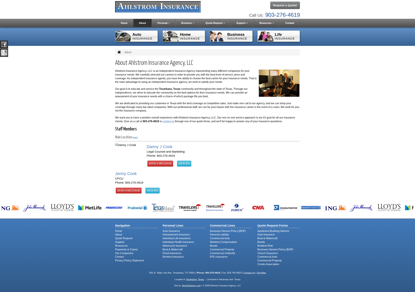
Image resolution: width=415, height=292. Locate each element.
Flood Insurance (172, 253)
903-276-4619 (282, 15)
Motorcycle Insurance (175, 245)
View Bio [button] (184, 163)
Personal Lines (173, 225)
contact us (168, 121)
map (135, 137)
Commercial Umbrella (222, 253)
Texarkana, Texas (195, 279)
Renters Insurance (173, 256)
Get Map (261, 272)
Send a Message (160, 163)
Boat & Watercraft (173, 249)
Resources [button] (265, 23)
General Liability (219, 234)
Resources (121, 245)
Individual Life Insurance (177, 238)
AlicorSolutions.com (191, 285)
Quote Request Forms (272, 225)
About (142, 23)
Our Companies (124, 253)
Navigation (122, 225)
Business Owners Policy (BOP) (228, 231)
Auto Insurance (171, 231)
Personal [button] (162, 23)
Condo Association (268, 264)
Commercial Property (222, 249)
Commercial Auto (220, 238)
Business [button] (186, 23)
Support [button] (241, 23)
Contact (289, 23)
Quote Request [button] (214, 23)
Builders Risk (265, 245)
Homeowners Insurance (176, 234)
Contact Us (249, 272)
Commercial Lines (222, 225)
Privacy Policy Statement (129, 260)
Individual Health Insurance (178, 242)
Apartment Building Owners (273, 231)
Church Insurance (267, 253)
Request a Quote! (285, 5)
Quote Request (123, 238)
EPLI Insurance (219, 256)
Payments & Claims (126, 249)
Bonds (213, 245)
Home (124, 23)
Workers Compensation (223, 242)
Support (119, 242)
